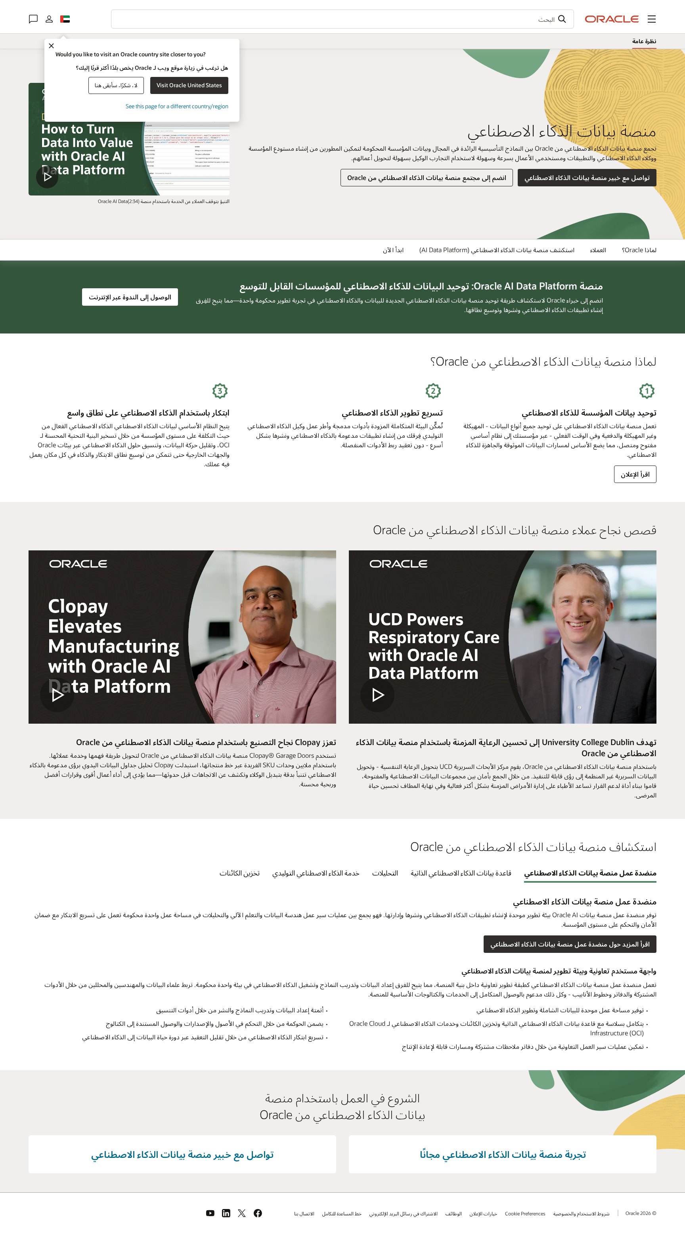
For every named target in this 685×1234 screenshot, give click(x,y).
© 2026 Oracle (641, 1213)
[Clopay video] (182, 637)
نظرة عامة (644, 41)
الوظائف (454, 1213)
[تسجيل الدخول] (49, 19)
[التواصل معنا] (33, 19)
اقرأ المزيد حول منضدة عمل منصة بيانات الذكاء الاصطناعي (570, 944)
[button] (651, 19)
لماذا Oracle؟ (639, 249)
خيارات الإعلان (483, 1213)
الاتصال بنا (304, 1213)
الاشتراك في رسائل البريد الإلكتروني (403, 1213)
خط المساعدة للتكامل (342, 1213)
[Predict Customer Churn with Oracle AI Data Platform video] (129, 139)
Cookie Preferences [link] (525, 1213)
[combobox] (342, 19)
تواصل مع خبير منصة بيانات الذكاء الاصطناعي (587, 177)
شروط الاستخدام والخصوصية (581, 1213)
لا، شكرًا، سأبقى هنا (116, 85)
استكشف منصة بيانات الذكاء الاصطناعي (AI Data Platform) (496, 249)
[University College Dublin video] (502, 637)
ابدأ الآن (393, 249)
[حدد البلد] (65, 19)
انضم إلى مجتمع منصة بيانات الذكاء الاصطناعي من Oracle (426, 177)
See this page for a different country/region (177, 106)
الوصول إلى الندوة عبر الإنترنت (127, 296)
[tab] (590, 872)
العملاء (598, 249)
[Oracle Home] (612, 19)
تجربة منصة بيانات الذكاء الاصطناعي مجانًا (503, 1154)
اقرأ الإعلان (635, 474)
